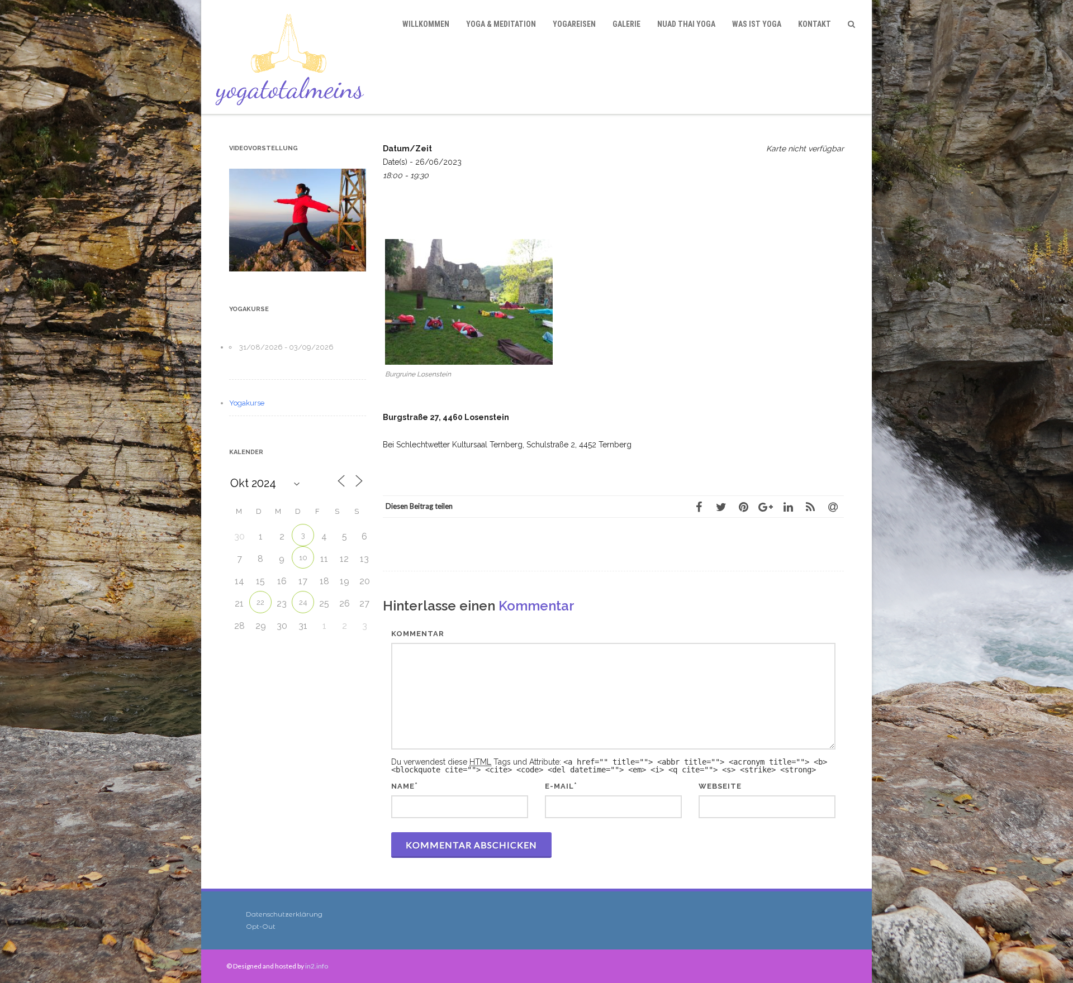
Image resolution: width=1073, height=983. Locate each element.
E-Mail (559, 786)
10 (303, 557)
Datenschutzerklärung (284, 914)
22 (260, 602)
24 (303, 602)
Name (403, 786)
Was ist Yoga (756, 24)
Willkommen (425, 24)
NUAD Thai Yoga (686, 24)
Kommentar (417, 633)
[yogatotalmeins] (292, 57)
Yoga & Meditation (501, 24)
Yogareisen (574, 24)
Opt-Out (261, 926)
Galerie (626, 24)
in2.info (316, 966)
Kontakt (814, 24)
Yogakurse (246, 403)
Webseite (720, 786)
